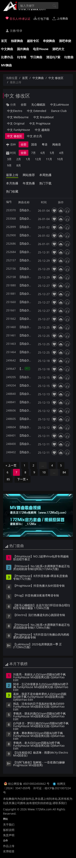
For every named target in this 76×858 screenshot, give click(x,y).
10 (44, 472)
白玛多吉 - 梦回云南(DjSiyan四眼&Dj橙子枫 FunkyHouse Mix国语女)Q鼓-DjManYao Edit (41, 726)
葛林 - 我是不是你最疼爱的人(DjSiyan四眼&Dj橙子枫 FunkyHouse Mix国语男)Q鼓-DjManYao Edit (39, 697)
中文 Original (16, 123)
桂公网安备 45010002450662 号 (29, 784)
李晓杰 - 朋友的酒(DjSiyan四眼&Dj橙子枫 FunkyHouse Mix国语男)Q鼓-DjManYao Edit (39, 716)
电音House (40, 49)
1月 (28, 159)
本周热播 (45, 175)
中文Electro (14, 111)
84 (64, 472)
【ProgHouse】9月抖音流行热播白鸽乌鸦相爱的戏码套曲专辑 (41, 636)
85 (8, 479)
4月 (61, 153)
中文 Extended (36, 111)
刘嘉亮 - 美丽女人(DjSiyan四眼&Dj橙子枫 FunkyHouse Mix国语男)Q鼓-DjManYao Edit (39, 677)
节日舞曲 (36, 57)
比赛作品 (7, 57)
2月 (18, 159)
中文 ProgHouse (39, 123)
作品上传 (8, 846)
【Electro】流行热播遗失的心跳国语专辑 (39, 615)
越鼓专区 (33, 41)
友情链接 (8, 851)
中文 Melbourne (18, 117)
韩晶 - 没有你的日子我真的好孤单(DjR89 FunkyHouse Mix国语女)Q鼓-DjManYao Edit (38, 706)
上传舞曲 (62, 18)
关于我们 (8, 824)
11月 (49, 159)
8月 (18, 165)
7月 (33, 153)
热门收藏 (12, 191)
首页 (4, 41)
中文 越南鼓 (42, 130)
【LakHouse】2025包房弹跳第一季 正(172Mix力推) (37, 646)
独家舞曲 (17, 41)
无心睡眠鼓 (38, 104)
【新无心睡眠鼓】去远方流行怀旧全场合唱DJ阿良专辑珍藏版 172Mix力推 (41, 607)
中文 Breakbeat (43, 117)
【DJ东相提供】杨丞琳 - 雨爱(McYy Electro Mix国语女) (40, 754)
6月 (43, 153)
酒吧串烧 (65, 41)
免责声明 (8, 835)
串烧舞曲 (49, 41)
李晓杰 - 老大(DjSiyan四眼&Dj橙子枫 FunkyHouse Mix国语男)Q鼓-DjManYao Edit (38, 745)
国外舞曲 (23, 49)
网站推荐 (29, 175)
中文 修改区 (55, 78)
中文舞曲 (7, 49)
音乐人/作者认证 (19, 19)
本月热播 (12, 183)
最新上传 (12, 175)
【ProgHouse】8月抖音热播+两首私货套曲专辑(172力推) (40, 578)
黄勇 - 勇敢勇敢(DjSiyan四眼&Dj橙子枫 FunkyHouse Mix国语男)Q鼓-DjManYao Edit (38, 736)
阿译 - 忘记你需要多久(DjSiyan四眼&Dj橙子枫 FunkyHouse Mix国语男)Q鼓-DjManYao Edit (41, 687)
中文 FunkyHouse (18, 130)
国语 (34, 144)
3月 (9, 159)
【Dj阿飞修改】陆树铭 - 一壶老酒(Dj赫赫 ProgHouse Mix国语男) (39, 764)
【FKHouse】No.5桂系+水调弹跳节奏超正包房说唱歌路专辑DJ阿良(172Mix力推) (41, 568)
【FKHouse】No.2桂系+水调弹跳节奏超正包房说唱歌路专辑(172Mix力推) (41, 626)
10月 (60, 159)
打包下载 (43, 19)
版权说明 (8, 830)
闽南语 (56, 144)
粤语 (44, 144)
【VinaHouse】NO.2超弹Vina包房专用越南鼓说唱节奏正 (41, 558)
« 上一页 (11, 465)
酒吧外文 (58, 49)
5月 (52, 153)
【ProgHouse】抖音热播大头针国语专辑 (39, 586)
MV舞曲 (6, 65)
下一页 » (22, 479)
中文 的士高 (34, 136)
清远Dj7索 (53, 57)
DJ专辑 (21, 57)
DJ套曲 (69, 57)
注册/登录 (15, 31)
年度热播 (29, 183)
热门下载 (45, 183)
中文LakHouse (59, 104)
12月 (38, 159)
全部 (23, 104)
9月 (9, 165)
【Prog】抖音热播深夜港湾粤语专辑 (36, 595)
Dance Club (59, 111)
